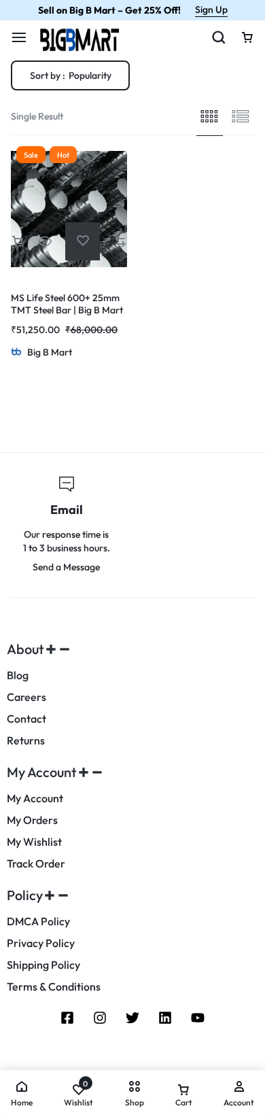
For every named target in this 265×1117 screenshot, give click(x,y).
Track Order (36, 863)
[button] (17, 241)
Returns (26, 740)
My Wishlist (34, 842)
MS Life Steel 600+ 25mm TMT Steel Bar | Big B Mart (67, 304)
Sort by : (70, 75)
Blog (18, 675)
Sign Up (211, 9)
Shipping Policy (43, 965)
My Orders (32, 820)
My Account (35, 798)
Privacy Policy (41, 943)
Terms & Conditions (54, 986)
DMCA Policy (38, 921)
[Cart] (247, 37)
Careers (26, 697)
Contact (26, 718)
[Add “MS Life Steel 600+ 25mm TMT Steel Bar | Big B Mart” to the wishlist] (82, 241)
